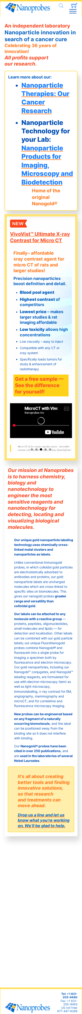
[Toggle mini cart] (74, 6)
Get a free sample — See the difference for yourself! (39, 385)
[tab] (32, 449)
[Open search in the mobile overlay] (61, 5)
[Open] (73, 11)
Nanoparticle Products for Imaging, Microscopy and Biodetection (47, 165)
